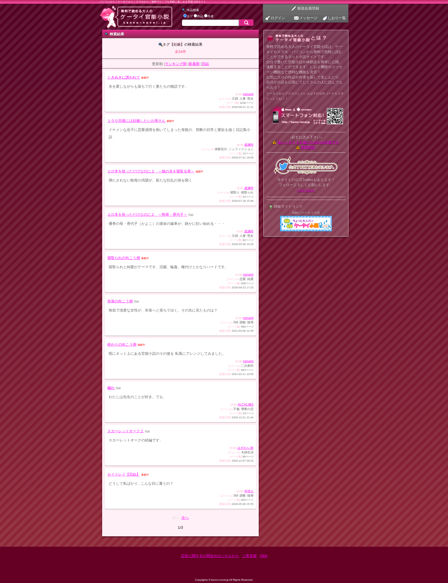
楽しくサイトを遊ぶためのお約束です (308, 142)
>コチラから (305, 190)
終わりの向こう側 (121, 344)
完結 (205, 64)
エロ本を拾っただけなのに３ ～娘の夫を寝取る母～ (150, 171)
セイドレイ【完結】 (123, 474)
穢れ (111, 388)
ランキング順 (176, 64)
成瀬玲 (249, 145)
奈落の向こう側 (120, 301)
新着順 (194, 64)
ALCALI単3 (246, 404)
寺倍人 (249, 491)
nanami (248, 94)
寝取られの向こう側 (123, 258)
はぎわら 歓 (245, 448)
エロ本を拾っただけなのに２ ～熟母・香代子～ (147, 214)
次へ (185, 518)
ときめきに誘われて (123, 77)
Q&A (263, 556)
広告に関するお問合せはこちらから (210, 556)
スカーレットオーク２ (125, 431)
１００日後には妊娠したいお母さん (136, 121)
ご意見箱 (249, 556)
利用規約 (308, 147)
